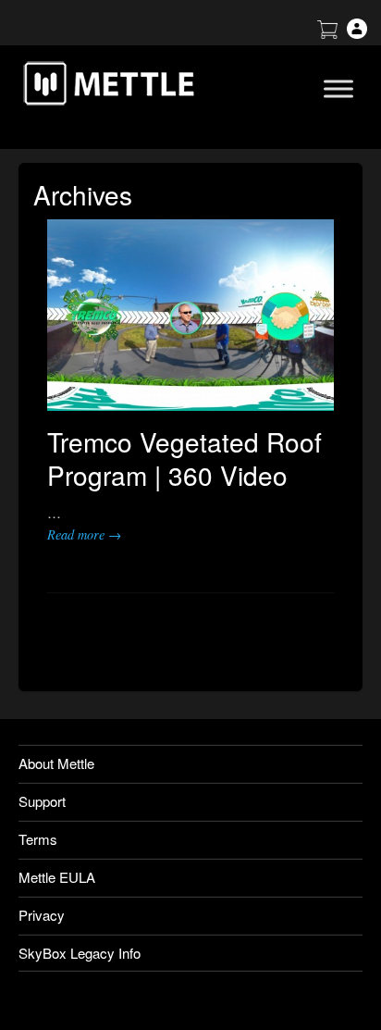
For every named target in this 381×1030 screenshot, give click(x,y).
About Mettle (56, 763)
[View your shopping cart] (327, 33)
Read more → (84, 534)
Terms (37, 839)
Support (42, 801)
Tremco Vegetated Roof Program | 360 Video (184, 458)
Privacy (41, 915)
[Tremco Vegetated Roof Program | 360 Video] (190, 315)
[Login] (357, 33)
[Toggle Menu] (338, 88)
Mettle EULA (56, 877)
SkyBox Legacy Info (79, 952)
